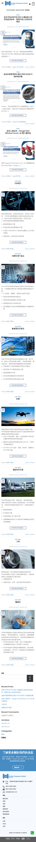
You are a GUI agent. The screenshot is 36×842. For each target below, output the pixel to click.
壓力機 (21, 67)
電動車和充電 (18, 469)
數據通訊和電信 (18, 328)
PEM (18, 67)
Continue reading (18, 60)
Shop (4, 824)
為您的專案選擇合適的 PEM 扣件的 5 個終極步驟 (18, 75)
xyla (25, 188)
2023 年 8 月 (5, 727)
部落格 (18, 15)
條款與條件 (6, 811)
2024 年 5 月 (5, 723)
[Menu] (2, 3)
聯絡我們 (5, 809)
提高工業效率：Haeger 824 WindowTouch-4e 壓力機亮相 (18, 132)
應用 (4, 801)
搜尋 (2, 673)
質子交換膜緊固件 (21, 122)
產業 (16, 181)
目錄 (4, 821)
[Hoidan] (16, 3)
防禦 (18, 399)
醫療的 (18, 602)
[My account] (30, 4)
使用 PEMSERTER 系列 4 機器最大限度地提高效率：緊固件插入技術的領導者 (18, 19)
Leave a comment (30, 67)
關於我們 (5, 799)
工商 (18, 541)
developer (26, 26)
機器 (4, 806)
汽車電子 (18, 183)
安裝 (4, 804)
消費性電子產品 (18, 256)
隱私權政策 (6, 814)
